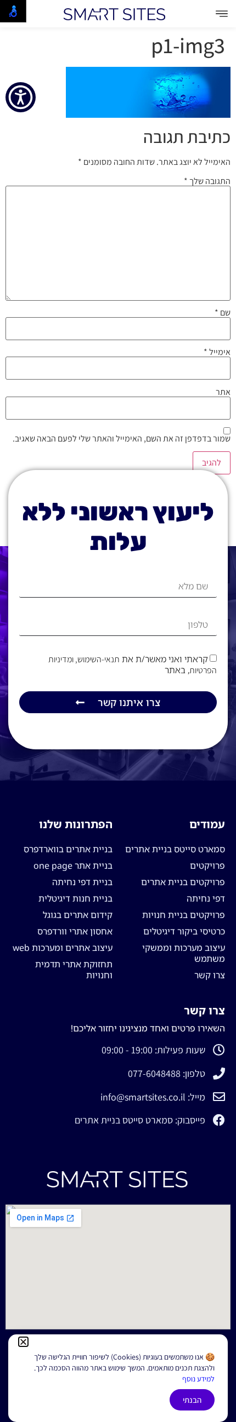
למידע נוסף (198, 1379)
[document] (118, 711)
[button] (23, 1342)
